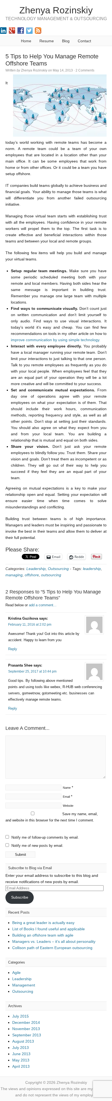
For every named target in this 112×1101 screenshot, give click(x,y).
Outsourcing (58, 568)
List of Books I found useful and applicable (48, 929)
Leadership (36, 568)
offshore (32, 575)
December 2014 (26, 1022)
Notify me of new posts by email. (37, 846)
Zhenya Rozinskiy (56, 10)
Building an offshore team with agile (42, 935)
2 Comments (85, 70)
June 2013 (21, 1054)
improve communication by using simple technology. (55, 340)
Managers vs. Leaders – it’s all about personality (53, 941)
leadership (92, 568)
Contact (84, 41)
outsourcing (51, 575)
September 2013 (26, 1035)
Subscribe (19, 897)
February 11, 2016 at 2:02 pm (29, 624)
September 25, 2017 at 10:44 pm (32, 671)
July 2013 (20, 1047)
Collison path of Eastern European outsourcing (52, 948)
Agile (16, 972)
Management (23, 985)
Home (26, 41)
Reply (12, 649)
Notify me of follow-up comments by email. (45, 837)
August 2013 (23, 1041)
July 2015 (20, 1016)
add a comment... (43, 605)
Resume (46, 41)
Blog (66, 41)
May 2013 (20, 1060)
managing (14, 575)
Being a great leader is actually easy (43, 922)
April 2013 (21, 1066)
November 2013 (26, 1029)
